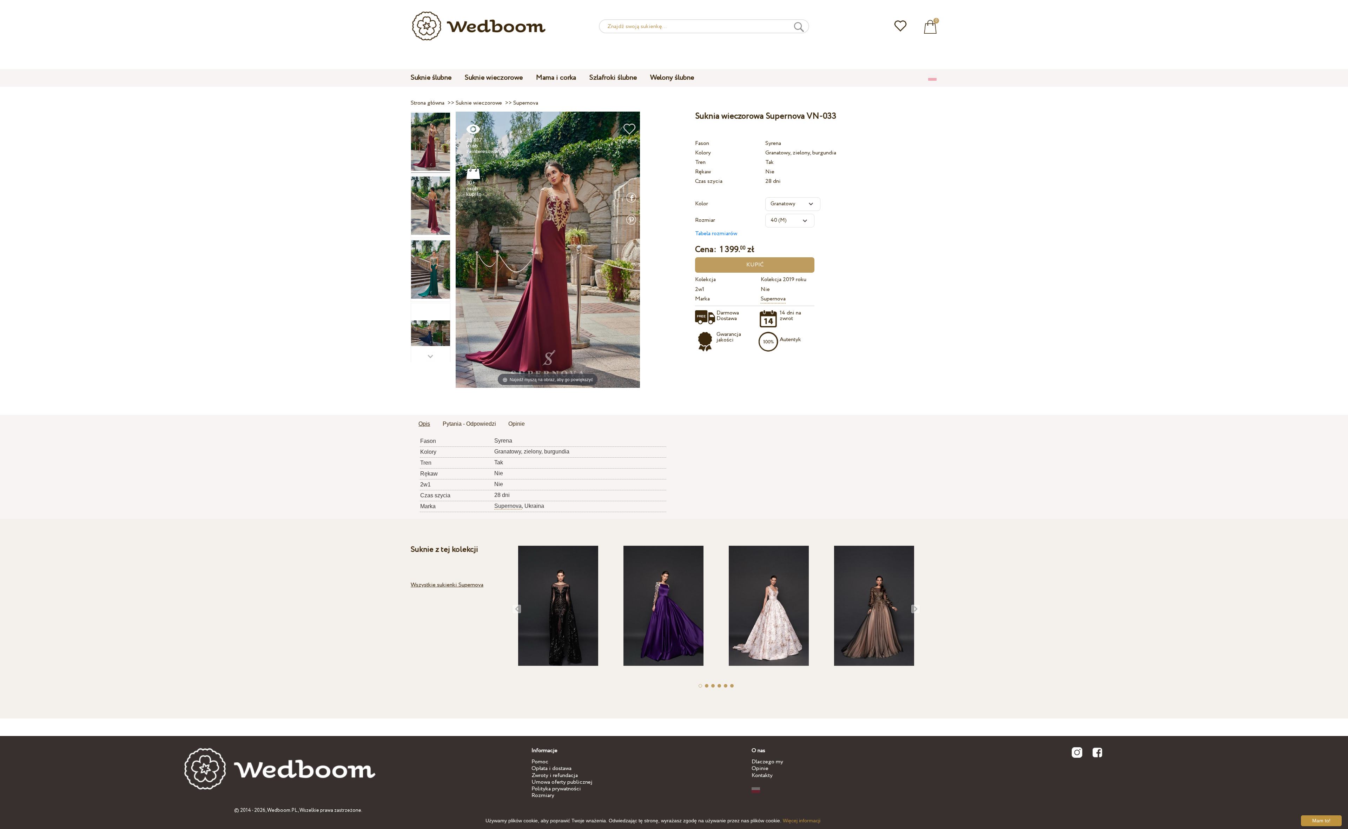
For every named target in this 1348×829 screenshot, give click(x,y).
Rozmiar (705, 220)
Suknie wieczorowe (494, 78)
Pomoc (539, 762)
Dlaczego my (767, 762)
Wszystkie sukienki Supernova (447, 585)
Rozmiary (542, 795)
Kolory (703, 153)
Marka (702, 299)
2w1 (699, 289)
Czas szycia (708, 181)
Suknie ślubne (431, 78)
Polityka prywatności (556, 789)
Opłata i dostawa (551, 768)
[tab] (424, 424)
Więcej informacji (801, 820)
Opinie (760, 768)
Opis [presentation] (424, 424)
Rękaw (703, 171)
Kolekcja (705, 279)
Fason (702, 143)
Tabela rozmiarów (716, 234)
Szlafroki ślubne (613, 78)
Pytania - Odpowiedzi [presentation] (469, 424)
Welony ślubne (672, 78)
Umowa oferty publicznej (562, 782)
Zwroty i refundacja (554, 775)
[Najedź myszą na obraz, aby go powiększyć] (548, 249)
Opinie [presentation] (516, 424)
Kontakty (762, 775)
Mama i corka (556, 78)
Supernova (773, 299)
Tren (700, 162)
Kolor (701, 203)
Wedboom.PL (282, 810)
